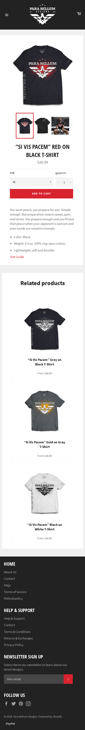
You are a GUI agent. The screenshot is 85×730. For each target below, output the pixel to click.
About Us (10, 572)
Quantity (60, 173)
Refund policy (13, 598)
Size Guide (17, 257)
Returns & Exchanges (18, 638)
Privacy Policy (14, 645)
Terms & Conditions (17, 631)
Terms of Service (15, 592)
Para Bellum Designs (25, 716)
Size (12, 172)
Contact (9, 578)
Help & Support (14, 618)
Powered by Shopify (50, 716)
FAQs (7, 585)
